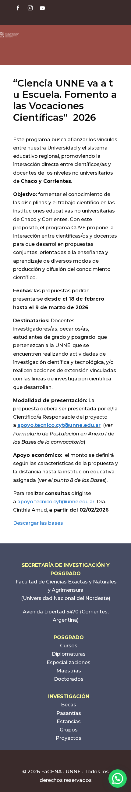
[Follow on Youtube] (42, 8)
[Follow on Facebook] (18, 8)
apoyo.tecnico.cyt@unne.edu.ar (59, 425)
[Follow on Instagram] (30, 8)
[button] (117, 778)
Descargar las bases (38, 523)
